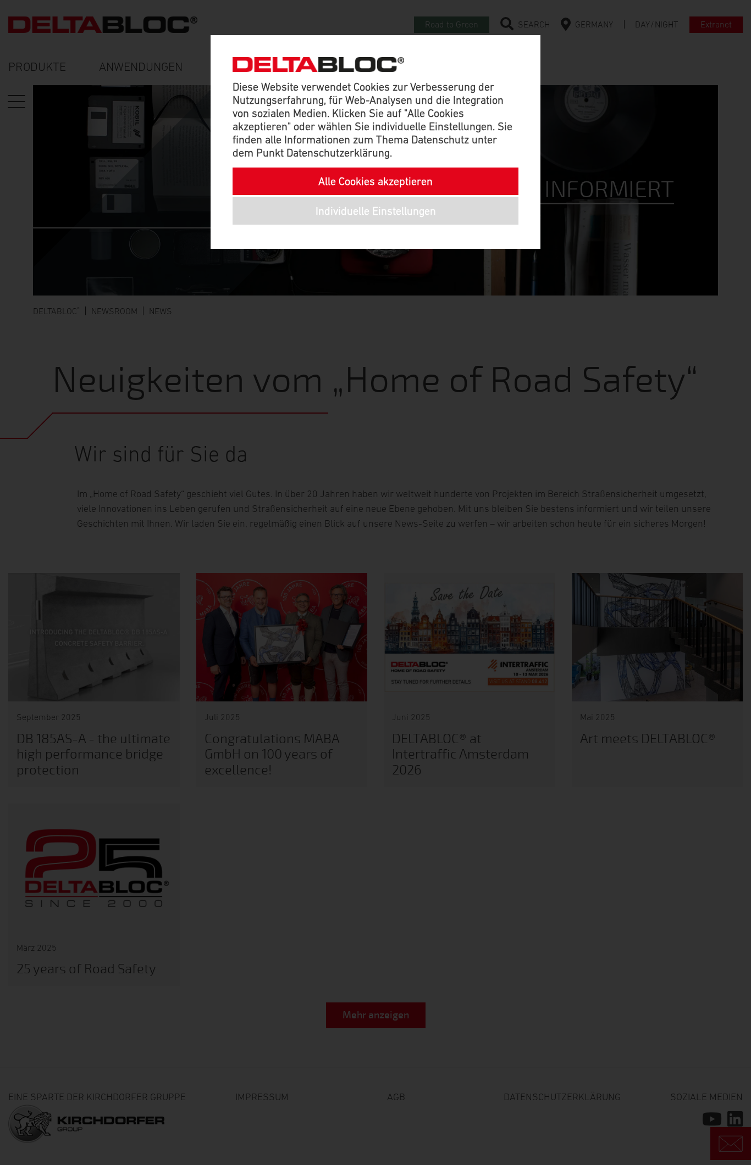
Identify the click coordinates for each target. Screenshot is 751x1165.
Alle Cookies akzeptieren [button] (375, 181)
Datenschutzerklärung (338, 153)
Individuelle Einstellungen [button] (376, 211)
